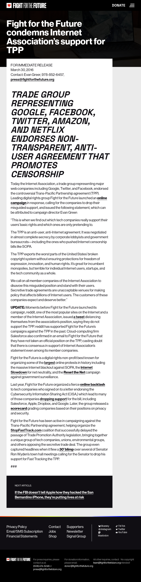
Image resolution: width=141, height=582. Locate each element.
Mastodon (103, 535)
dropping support (53, 399)
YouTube (122, 532)
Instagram (106, 529)
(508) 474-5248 (41, 566)
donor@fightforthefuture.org (78, 566)
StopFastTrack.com (26, 430)
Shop (53, 536)
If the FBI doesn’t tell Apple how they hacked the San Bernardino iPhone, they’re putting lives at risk (54, 494)
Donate (118, 5)
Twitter (121, 529)
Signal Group (76, 536)
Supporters (75, 526)
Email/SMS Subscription (25, 531)
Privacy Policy (17, 526)
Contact (55, 526)
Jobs (52, 531)
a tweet (79, 316)
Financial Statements (22, 536)
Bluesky (105, 525)
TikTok (121, 525)
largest (49, 362)
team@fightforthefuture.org (107, 562)
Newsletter (75, 531)
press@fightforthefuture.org (32, 79)
